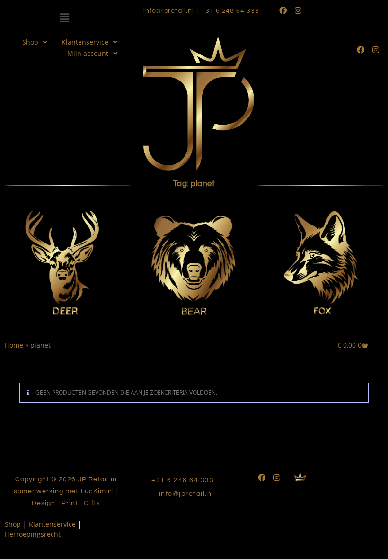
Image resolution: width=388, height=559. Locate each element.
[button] (65, 18)
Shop (30, 41)
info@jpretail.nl (168, 11)
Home (14, 345)
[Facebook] (283, 10)
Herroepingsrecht (33, 534)
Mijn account (87, 53)
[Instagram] (298, 10)
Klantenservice (85, 41)
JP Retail (94, 479)
